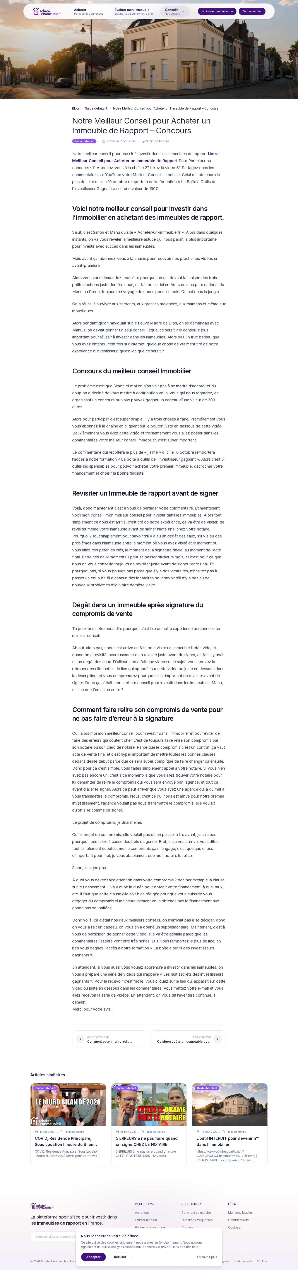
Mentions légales (240, 1212)
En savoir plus (207, 1257)
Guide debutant (96, 108)
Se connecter (252, 11)
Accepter (93, 1257)
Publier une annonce (219, 11)
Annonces (142, 1212)
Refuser (120, 1257)
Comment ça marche (196, 1212)
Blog (75, 108)
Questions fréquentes (197, 1220)
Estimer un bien (146, 1220)
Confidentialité (238, 1220)
